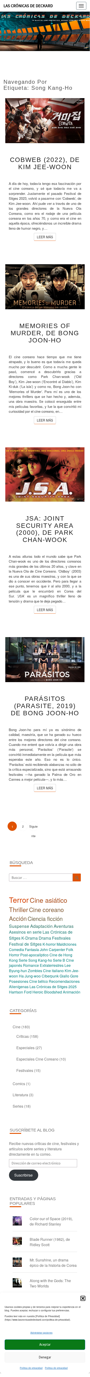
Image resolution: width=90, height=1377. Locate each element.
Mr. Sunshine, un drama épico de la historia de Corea (53, 1262)
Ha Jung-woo (30, 976)
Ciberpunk (50, 976)
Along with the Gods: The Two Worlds (50, 1283)
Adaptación (41, 926)
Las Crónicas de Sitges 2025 (53, 986)
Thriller (18, 909)
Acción (18, 918)
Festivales (61, 938)
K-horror (49, 944)
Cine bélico (38, 981)
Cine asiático (48, 900)
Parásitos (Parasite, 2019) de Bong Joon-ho (45, 706)
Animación (71, 992)
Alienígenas (19, 986)
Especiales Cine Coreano (37, 1059)
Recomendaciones (64, 981)
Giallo (64, 976)
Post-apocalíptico (34, 955)
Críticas (22, 1036)
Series (18, 1106)
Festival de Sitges (25, 944)
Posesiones (18, 981)
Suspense (19, 926)
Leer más (46, 236)
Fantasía (32, 949)
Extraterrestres (52, 965)
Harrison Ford (20, 992)
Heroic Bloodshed (47, 992)
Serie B (59, 960)
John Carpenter (52, 949)
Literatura (20, 1094)
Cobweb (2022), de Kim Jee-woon (45, 163)
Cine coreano (46, 909)
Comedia (16, 949)
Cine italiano (53, 970)
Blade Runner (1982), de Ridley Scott (50, 1242)
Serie (23, 960)
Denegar (45, 1357)
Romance (31, 965)
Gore (74, 976)
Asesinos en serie (25, 932)
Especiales (25, 1047)
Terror (19, 899)
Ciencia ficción (45, 918)
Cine (16, 1026)
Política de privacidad (31, 1368)
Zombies (35, 970)
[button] (83, 1298)
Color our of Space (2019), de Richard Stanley (51, 1221)
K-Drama (29, 938)
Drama (45, 938)
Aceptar (45, 1344)
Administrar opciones (41, 1332)
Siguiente (33, 827)
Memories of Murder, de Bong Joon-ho (45, 333)
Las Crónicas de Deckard (28, 5)
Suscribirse (23, 1175)
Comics (19, 1083)
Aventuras (64, 926)
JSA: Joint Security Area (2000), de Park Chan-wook (45, 529)
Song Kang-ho (40, 960)
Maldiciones (66, 944)
